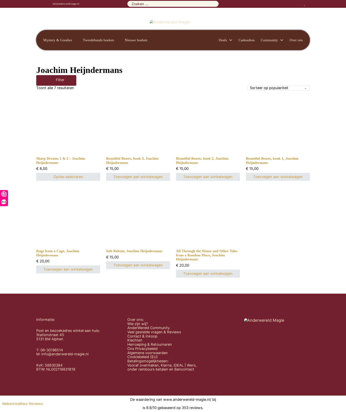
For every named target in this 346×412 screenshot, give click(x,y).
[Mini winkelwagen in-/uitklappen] (308, 4)
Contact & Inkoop (142, 336)
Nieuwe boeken (136, 40)
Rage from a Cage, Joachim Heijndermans (57, 253)
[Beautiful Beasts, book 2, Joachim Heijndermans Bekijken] (208, 136)
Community (269, 40)
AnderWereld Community (148, 328)
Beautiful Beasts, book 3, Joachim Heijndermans (132, 160)
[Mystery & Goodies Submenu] (75, 40)
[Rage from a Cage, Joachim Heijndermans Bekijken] (68, 229)
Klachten (134, 340)
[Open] (50, 80)
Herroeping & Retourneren (149, 344)
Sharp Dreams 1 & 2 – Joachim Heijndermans (60, 160)
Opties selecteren (68, 177)
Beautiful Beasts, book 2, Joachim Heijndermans (202, 160)
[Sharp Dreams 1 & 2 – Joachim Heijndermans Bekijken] (68, 124)
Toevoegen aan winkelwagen (138, 177)
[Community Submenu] (282, 40)
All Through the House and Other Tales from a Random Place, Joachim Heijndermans (206, 255)
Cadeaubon (246, 40)
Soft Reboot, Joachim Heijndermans (134, 251)
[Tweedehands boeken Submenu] (117, 40)
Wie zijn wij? (137, 324)
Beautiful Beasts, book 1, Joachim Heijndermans (272, 160)
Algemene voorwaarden (147, 353)
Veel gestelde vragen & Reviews (154, 332)
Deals (223, 40)
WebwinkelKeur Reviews (22, 404)
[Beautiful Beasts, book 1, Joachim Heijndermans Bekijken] (278, 136)
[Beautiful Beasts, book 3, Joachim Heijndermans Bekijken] (138, 136)
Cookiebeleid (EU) (142, 357)
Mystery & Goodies (57, 40)
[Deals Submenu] (230, 40)
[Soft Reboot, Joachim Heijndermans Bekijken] (138, 229)
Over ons (296, 40)
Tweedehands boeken (98, 40)
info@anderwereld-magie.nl (66, 3)
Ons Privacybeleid (142, 349)
